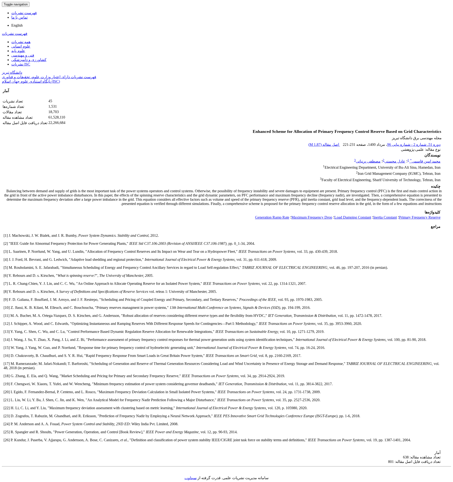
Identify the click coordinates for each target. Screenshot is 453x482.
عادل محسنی (394, 161)
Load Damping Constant (352, 217)
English (17, 25)
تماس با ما (19, 17)
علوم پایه (18, 51)
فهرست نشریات (24, 13)
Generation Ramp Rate (272, 217)
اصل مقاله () (324, 145)
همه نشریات (20, 42)
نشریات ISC (20, 64)
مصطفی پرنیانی (368, 161)
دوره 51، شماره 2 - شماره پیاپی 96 (413, 145)
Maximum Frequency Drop (311, 217)
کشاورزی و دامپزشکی (28, 60)
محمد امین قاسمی (425, 161)
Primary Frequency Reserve (419, 217)
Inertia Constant (385, 217)
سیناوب (191, 478)
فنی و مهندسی (22, 55)
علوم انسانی (20, 46)
